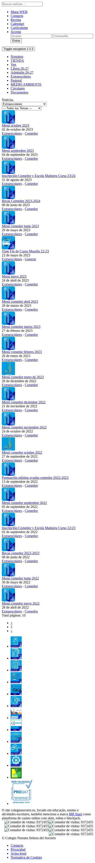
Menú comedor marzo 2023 (21, 327)
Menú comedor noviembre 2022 (24, 427)
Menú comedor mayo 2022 (21, 603)
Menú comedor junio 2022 (20, 578)
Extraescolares (21, 76)
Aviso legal (18, 853)
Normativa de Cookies (26, 857)
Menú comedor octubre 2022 (22, 452)
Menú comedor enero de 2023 (23, 377)
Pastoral (16, 80)
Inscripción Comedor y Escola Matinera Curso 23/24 (38, 176)
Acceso (16, 32)
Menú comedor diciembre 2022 (24, 402)
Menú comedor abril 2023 (20, 301)
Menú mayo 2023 (14, 276)
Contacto (17, 16)
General (30, 259)
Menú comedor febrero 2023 (22, 352)
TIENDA (17, 60)
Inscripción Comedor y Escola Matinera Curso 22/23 (38, 528)
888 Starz (75, 814)
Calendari (17, 24)
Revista (16, 20)
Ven (13, 64)
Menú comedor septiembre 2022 (24, 503)
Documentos (19, 92)
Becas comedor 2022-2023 (20, 553)
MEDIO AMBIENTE (26, 84)
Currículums (19, 28)
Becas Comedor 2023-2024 (21, 201)
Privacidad (18, 849)
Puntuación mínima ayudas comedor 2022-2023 (35, 477)
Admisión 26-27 (22, 72)
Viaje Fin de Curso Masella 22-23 (25, 251)
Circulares (18, 88)
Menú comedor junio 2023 (20, 226)
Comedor (31, 133)
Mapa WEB (19, 12)
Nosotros (17, 56)
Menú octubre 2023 (15, 125)
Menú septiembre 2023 (18, 150)
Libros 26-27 (20, 68)
